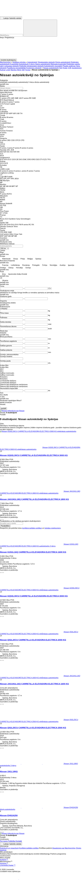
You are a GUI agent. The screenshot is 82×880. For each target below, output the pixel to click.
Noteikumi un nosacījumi (9, 848)
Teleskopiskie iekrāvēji (46, 62)
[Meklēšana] (40, 28)
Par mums (4, 841)
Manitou (14, 70)
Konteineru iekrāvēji (33, 68)
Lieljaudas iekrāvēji (11, 66)
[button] (41, 49)
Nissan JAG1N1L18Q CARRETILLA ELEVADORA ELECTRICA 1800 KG (34, 499)
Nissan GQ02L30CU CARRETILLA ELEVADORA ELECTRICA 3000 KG (34, 455)
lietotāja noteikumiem (53, 528)
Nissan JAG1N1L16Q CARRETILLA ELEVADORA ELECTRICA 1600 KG (34, 684)
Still (23, 70)
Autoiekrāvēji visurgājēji (53, 66)
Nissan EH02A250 (9, 815)
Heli (60, 68)
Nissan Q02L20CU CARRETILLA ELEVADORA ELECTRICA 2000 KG (33, 640)
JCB (69, 68)
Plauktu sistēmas (69, 66)
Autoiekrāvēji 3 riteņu (27, 64)
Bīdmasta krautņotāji (58, 64)
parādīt (3, 408)
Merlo (19, 70)
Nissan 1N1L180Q (9, 771)
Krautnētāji (14, 64)
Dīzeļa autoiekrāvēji (62, 62)
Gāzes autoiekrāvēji (42, 64)
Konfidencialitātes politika (29, 848)
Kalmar (2, 70)
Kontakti (19, 841)
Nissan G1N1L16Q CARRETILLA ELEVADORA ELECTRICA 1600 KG (33, 552)
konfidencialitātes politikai (32, 528)
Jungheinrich (77, 68)
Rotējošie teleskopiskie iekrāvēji (31, 66)
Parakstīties (5, 526)
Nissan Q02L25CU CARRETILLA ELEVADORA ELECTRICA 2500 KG (33, 728)
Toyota (27, 70)
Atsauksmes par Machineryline (63, 848)
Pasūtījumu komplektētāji (16, 68)
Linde (8, 70)
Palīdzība (11, 841)
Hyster (65, 68)
